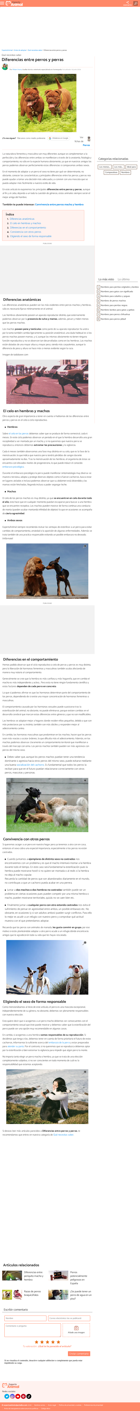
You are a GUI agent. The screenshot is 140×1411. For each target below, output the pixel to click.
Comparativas (111, 172)
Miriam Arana (17, 69)
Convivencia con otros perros (25, 232)
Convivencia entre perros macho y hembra (59, 204)
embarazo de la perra (59, 1043)
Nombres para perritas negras (114, 305)
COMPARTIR (127, 5)
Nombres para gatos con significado (117, 291)
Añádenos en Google (60, 138)
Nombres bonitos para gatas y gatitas (117, 310)
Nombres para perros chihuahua (115, 314)
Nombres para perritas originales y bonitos (120, 287)
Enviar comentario (79, 1354)
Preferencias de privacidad (93, 1405)
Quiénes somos (39, 1405)
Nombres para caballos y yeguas (115, 296)
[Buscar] (136, 3)
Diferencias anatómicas (22, 219)
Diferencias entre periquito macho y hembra (33, 1276)
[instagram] (12, 1396)
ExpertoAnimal (7, 50)
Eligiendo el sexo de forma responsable (30, 236)
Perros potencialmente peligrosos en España (78, 1278)
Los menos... (104, 167)
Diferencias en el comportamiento (28, 228)
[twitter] (6, 1396)
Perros (86, 145)
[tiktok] (28, 1396)
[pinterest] (23, 1396)
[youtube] (17, 1396)
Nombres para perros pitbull (113, 319)
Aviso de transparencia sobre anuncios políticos (21, 1409)
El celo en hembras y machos (25, 223)
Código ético (45, 1409)
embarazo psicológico (13, 467)
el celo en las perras (19, 434)
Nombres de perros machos (113, 301)
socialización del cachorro (30, 765)
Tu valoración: (30, 1346)
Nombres (125, 172)
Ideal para (131, 167)
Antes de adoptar (20, 50)
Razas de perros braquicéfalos (32, 1293)
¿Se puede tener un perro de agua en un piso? (81, 1295)
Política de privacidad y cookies (70, 1405)
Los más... (118, 167)
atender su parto (16, 1046)
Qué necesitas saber (35, 50)
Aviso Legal (52, 1405)
